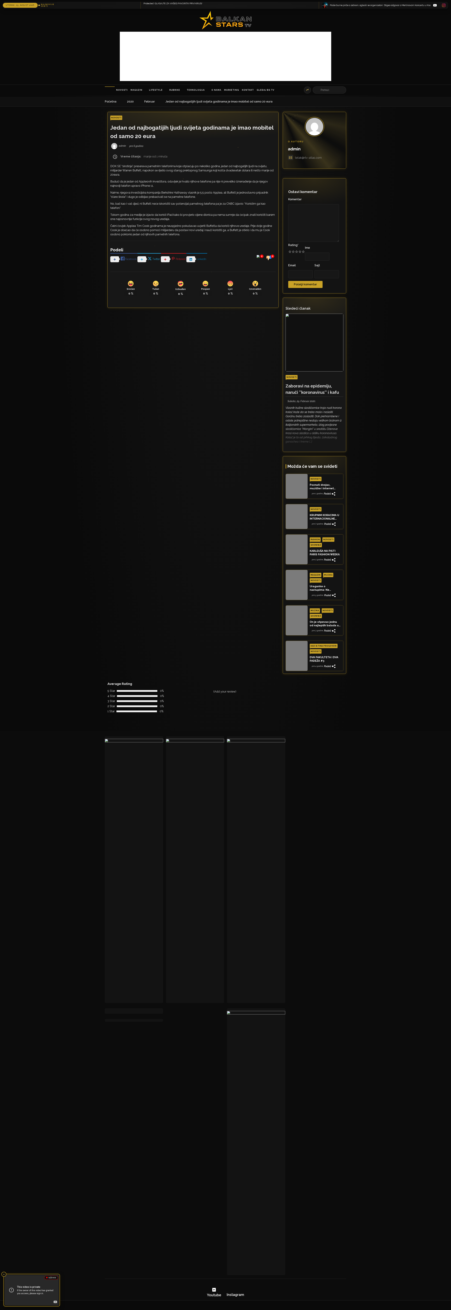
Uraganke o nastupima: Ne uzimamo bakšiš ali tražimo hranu (322, 588)
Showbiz (316, 545)
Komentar (295, 199)
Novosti (122, 90)
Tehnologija (196, 90)
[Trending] (307, 90)
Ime (307, 247)
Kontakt (248, 90)
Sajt (317, 265)
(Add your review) (224, 691)
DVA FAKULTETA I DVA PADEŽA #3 (324, 659)
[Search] (317, 90)
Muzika (328, 575)
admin (294, 148)
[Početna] (110, 90)
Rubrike (174, 90)
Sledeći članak (298, 308)
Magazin (136, 90)
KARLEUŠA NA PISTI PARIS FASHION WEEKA (325, 552)
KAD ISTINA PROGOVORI (324, 646)
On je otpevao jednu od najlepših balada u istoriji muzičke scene (324, 623)
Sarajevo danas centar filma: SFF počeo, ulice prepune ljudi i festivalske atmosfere (297, 5)
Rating (293, 245)
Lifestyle (156, 90)
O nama (216, 90)
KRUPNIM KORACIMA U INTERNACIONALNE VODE (324, 517)
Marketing (231, 90)
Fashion (315, 539)
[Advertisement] (225, 56)
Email (292, 265)
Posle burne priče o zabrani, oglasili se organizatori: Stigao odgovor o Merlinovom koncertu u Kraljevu (129, 5)
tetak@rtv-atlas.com (308, 157)
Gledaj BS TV (265, 90)
